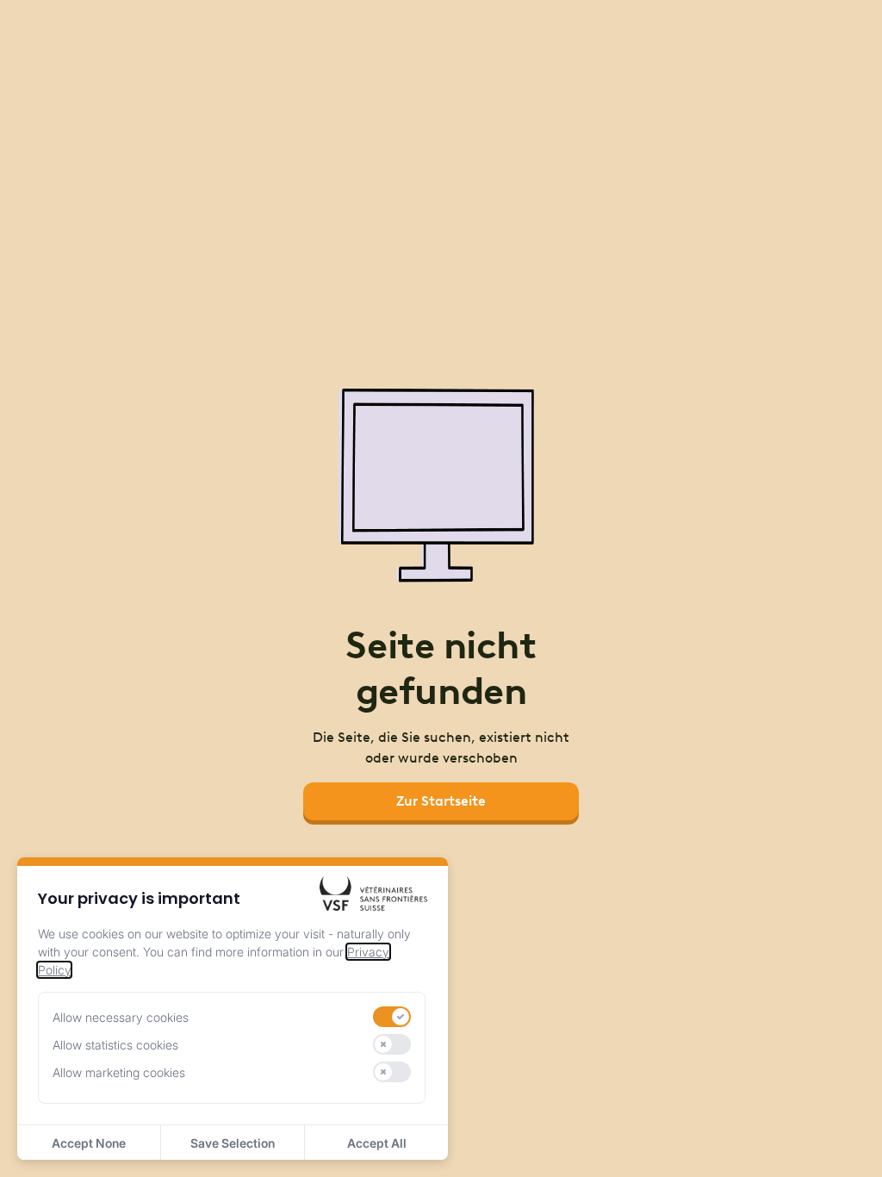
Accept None (89, 1143)
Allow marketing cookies (119, 1072)
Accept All (377, 1143)
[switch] (392, 1016)
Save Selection (232, 1143)
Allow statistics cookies (115, 1044)
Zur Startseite (441, 801)
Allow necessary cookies (121, 1017)
